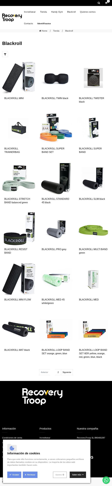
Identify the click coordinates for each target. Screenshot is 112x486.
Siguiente (67, 372)
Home (44, 31)
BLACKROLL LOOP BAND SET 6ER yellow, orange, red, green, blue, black (93, 353)
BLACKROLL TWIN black (55, 98)
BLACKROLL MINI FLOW (17, 299)
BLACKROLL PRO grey (54, 249)
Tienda (56, 31)
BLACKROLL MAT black (17, 350)
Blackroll (69, 31)
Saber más (76, 475)
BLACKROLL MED (89, 299)
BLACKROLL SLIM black (92, 199)
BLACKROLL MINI (14, 98)
